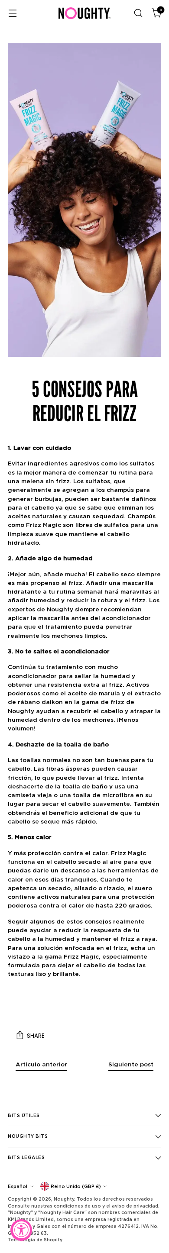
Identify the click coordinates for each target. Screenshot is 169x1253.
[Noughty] (84, 13)
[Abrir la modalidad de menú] (12, 13)
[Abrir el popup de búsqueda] (138, 13)
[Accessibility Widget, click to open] (21, 1230)
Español (17, 1186)
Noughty (64, 1199)
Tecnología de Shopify (35, 1240)
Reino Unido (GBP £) (76, 1186)
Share (36, 1036)
